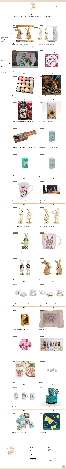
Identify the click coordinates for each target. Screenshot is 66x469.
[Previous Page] (33, 441)
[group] (33, 37)
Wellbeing (2, 40)
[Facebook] (48, 463)
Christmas (2, 27)
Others (2, 28)
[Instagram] (52, 463)
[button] (61, 6)
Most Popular (3, 29)
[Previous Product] (11, 33)
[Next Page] (43, 441)
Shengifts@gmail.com (54, 458)
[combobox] (60, 22)
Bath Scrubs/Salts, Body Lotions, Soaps (4, 38)
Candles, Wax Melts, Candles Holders (5, 42)
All (1, 26)
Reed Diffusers (3, 36)
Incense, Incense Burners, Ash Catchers (5, 46)
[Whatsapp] (50, 463)
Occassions (2, 43)
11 (41, 441)
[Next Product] (54, 33)
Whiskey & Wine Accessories (5, 51)
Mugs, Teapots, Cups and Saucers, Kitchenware (4, 35)
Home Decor (2, 44)
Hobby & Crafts (3, 39)
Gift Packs (2, 30)
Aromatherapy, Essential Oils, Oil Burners (5, 32)
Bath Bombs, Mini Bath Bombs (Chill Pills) (5, 49)
